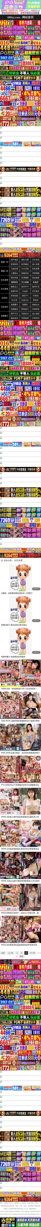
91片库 (14, 300)
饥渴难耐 (25, 278)
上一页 (10, 953)
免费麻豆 (14, 309)
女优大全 (25, 300)
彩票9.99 (14, 291)
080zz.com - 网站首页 (20, 17)
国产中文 (14, 314)
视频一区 (4, 262)
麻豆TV (25, 296)
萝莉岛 (35, 300)
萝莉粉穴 (25, 309)
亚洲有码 (14, 264)
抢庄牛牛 (25, 287)
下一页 (32, 953)
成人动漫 (35, 264)
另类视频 (35, 273)
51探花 (36, 296)
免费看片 (14, 305)
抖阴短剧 (25, 318)
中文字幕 (25, 269)
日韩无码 (35, 318)
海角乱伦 (35, 305)
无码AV (5, 298)
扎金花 (25, 291)
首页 (3, 953)
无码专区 (4, 307)
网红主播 (25, 260)
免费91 (25, 305)
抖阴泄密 (35, 309)
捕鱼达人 (14, 287)
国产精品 (14, 260)
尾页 (21, 956)
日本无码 (35, 260)
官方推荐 (4, 289)
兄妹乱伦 (25, 314)
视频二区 (4, 271)
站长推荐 (4, 280)
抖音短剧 (14, 296)
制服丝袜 (25, 273)
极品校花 (14, 318)
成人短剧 (35, 314)
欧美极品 (25, 264)
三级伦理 (14, 269)
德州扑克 (35, 287)
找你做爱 (35, 278)
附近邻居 (14, 278)
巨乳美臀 (35, 269)
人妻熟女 (14, 273)
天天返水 (35, 291)
